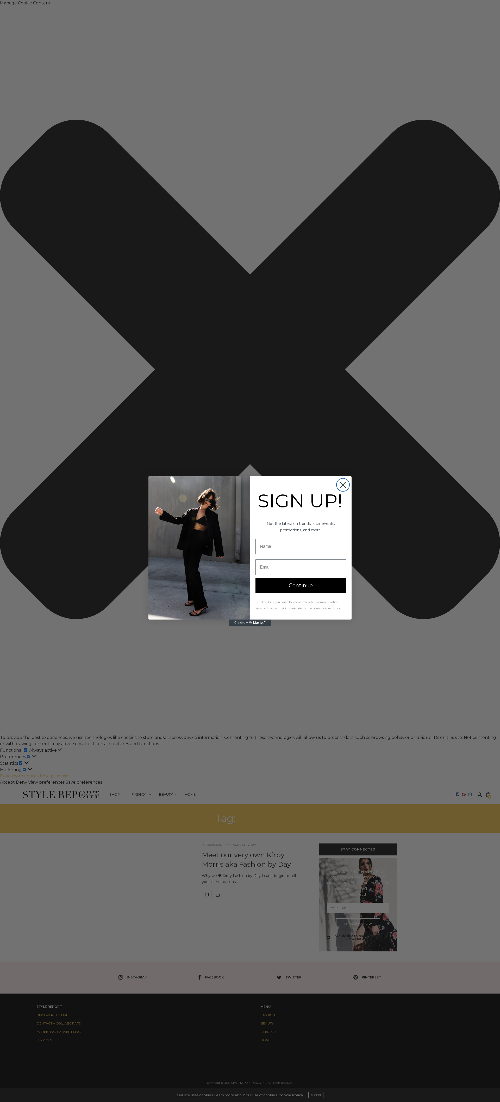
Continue (301, 585)
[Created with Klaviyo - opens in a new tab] (250, 623)
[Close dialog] (342, 484)
